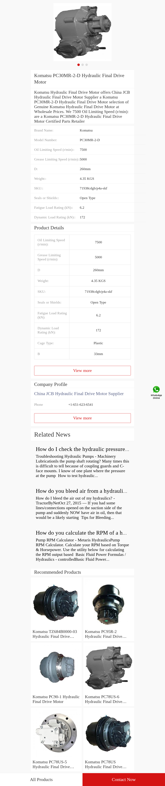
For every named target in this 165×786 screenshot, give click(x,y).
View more (82, 370)
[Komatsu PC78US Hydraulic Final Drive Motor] (108, 757)
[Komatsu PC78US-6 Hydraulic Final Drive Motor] (108, 692)
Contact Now (124, 779)
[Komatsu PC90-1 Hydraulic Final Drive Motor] (56, 692)
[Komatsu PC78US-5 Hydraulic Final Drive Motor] (56, 757)
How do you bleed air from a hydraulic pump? (89, 491)
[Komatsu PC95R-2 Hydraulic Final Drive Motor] (108, 626)
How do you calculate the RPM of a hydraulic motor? (97, 533)
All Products (41, 779)
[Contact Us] (156, 393)
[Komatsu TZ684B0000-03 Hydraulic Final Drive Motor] (56, 626)
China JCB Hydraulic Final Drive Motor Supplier (79, 393)
